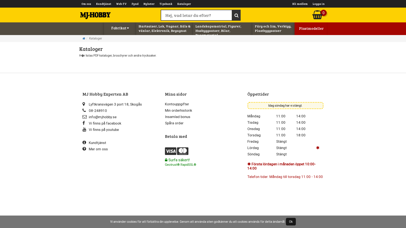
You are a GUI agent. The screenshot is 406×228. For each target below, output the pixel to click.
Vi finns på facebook (105, 123)
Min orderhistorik (178, 110)
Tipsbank (165, 4)
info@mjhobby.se (103, 117)
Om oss (86, 4)
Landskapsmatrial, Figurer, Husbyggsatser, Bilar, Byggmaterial (218, 30)
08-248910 (98, 111)
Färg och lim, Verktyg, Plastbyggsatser (273, 28)
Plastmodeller (311, 28)
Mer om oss (98, 149)
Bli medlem (300, 4)
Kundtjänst (103, 4)
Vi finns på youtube (104, 130)
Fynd (135, 4)
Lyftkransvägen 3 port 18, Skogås (115, 104)
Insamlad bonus (177, 117)
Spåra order (174, 123)
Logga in (319, 4)
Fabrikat (119, 28)
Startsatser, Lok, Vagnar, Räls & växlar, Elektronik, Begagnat (165, 28)
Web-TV (121, 4)
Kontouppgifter (177, 104)
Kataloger (184, 4)
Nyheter (149, 4)
